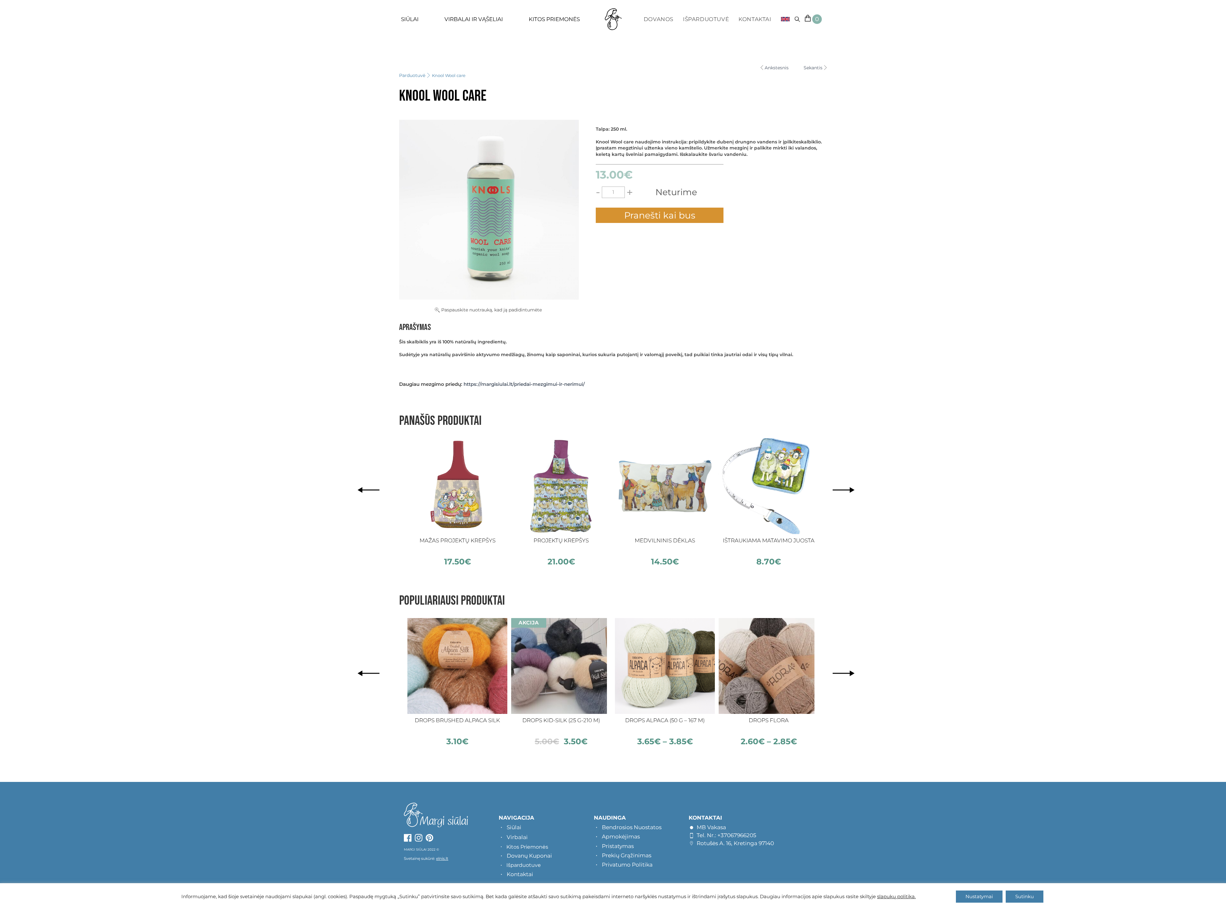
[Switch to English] (783, 19)
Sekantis (813, 68)
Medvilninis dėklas (665, 540)
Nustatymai (979, 896)
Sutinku (1024, 896)
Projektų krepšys (561, 540)
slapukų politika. (896, 896)
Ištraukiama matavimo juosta (768, 540)
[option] (457, 502)
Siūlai (410, 19)
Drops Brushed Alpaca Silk (457, 720)
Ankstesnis (777, 68)
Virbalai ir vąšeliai (473, 19)
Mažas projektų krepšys (458, 540)
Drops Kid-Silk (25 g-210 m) (561, 720)
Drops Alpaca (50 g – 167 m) (665, 720)
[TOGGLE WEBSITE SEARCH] (797, 19)
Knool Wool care (448, 75)
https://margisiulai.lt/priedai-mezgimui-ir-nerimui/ (524, 384)
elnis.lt (442, 858)
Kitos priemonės (554, 19)
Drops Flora (769, 720)
